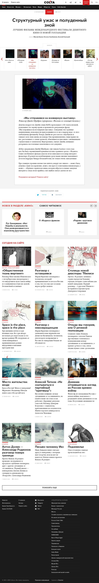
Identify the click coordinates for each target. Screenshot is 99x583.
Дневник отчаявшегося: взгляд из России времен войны (82, 386)
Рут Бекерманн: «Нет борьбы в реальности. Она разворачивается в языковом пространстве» (16, 227)
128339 (84, 456)
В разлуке (38, 267)
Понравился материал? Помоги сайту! (33, 177)
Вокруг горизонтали (57, 506)
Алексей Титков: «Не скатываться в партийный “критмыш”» (48, 386)
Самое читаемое (50, 206)
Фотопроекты (6, 503)
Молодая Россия (56, 509)
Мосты (53, 511)
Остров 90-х (55, 561)
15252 (17, 232)
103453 (51, 346)
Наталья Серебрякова (50, 37)
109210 (16, 479)
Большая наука (56, 549)
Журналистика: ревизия (58, 503)
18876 (49, 232)
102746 (51, 289)
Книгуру (54, 569)
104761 (49, 416)
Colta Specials (61, 7)
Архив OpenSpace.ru (8, 506)
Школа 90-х (54, 566)
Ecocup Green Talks (57, 520)
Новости (4, 500)
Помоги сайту (15, 2)
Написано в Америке (57, 546)
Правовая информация (42, 580)
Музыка (18, 7)
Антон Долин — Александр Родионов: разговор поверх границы (16, 451)
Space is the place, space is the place (14, 326)
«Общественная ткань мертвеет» (13, 272)
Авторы (21, 503)
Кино (3, 7)
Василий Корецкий (64, 37)
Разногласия (55, 555)
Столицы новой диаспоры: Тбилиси (81, 272)
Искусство (10, 7)
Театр (34, 7)
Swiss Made (54, 552)
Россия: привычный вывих (10, 267)
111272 (83, 404)
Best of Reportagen (57, 537)
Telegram (40, 503)
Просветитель (55, 526)
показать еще (49, 488)
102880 (83, 351)
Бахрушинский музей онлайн (60, 572)
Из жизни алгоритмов (58, 517)
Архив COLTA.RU (7, 509)
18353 (82, 232)
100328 (19, 351)
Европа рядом (55, 540)
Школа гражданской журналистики (62, 558)
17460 (16, 289)
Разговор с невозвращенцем (46, 326)
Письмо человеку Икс (49, 447)
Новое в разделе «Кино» (17, 206)
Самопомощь (55, 523)
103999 (17, 396)
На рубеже (54, 529)
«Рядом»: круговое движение (82, 221)
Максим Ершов (38, 37)
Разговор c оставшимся (43, 272)
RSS (39, 509)
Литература (27, 7)
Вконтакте (41, 500)
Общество (47, 7)
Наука (54, 7)
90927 (48, 463)
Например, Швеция (57, 532)
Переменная (55, 543)
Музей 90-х (54, 563)
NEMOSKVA (55, 535)
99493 (83, 294)
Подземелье (76, 447)
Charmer (60, 580)
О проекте (5, 2)
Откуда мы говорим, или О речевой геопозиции (81, 327)
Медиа (40, 7)
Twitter (40, 506)
